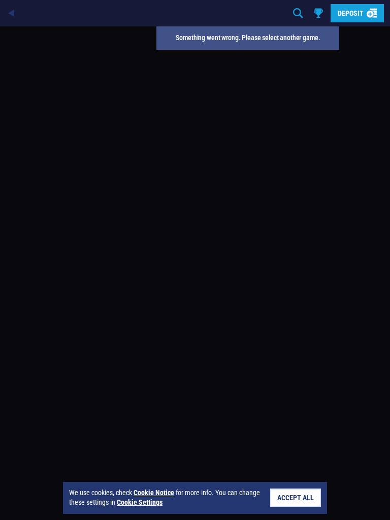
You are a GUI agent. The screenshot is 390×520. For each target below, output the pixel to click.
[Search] (298, 13)
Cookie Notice (154, 493)
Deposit (351, 13)
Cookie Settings (139, 502)
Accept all (295, 498)
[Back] (12, 13)
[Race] (318, 13)
